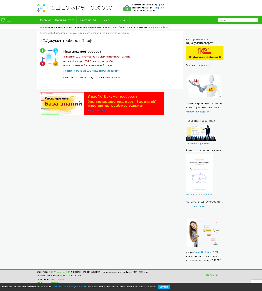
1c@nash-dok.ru (57, 279)
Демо (105, 20)
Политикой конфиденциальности (69, 286)
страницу (206, 65)
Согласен (164, 287)
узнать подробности (159, 27)
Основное (45, 20)
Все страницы (212, 274)
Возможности (87, 20)
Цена (121, 20)
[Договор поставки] (3, 21)
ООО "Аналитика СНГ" (59, 272)
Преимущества (65, 20)
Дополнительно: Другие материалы (110, 32)
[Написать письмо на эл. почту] (8, 21)
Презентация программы (198, 143)
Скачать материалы (195, 206)
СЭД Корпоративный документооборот (69, 32)
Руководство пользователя (199, 194)
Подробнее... (161, 7)
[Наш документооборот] (49, 65)
